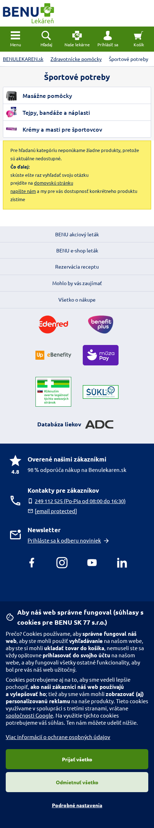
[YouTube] (92, 563)
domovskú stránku (53, 183)
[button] (107, 39)
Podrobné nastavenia (77, 805)
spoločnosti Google (29, 715)
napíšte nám (23, 191)
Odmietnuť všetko (77, 782)
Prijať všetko (77, 759)
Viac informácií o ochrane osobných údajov (58, 736)
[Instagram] (62, 563)
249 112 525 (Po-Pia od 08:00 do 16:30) (80, 500)
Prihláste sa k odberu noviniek (64, 540)
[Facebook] (32, 563)
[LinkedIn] (122, 563)
